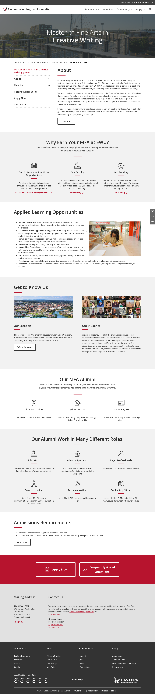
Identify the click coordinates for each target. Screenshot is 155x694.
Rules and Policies (108, 691)
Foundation (84, 667)
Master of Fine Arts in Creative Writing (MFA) (31, 71)
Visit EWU (51, 667)
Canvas (17, 663)
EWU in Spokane (25, 347)
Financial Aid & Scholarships (124, 663)
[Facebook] (15, 622)
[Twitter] (18, 622)
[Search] (150, 9)
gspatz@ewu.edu (55, 624)
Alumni (83, 656)
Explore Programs (22, 656)
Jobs (81, 659)
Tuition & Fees (118, 659)
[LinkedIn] (40, 680)
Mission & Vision (54, 656)
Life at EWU (52, 659)
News (82, 663)
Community (123, 9)
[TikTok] (46, 680)
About (106, 9)
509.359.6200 (19, 675)
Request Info (117, 667)
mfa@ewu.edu (54, 614)
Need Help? (77, 679)
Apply (139, 9)
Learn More (66, 121)
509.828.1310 (53, 627)
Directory (32, 675)
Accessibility (93, 691)
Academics (91, 9)
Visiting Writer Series (26, 91)
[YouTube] (34, 680)
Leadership (52, 663)
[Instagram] (22, 622)
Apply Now (20, 98)
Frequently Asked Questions (82, 611)
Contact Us (20, 104)
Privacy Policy (79, 691)
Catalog (17, 667)
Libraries (18, 659)
